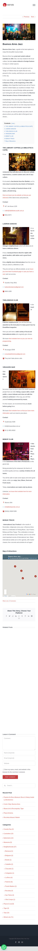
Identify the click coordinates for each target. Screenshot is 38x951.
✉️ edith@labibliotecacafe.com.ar (13, 210)
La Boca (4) (8, 877)
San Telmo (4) (9, 895)
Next (32, 16)
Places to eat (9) (9, 904)
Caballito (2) (9, 864)
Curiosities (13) (8, 833)
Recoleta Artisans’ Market (12, 817)
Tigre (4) (6, 908)
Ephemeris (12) (8, 838)
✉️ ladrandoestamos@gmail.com (13, 287)
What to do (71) (8, 917)
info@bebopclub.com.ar (12, 507)
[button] (4, 947)
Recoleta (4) (9, 890)
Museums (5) (8, 842)
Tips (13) (6, 912)
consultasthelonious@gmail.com (15, 354)
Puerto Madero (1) (11, 886)
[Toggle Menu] (34, 5)
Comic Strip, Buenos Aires (12, 804)
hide (13, 123)
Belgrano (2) (9, 855)
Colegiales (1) (9, 873)
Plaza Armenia (8, 813)
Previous (26, 16)
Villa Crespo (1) (10, 899)
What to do (5, 601)
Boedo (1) (8, 860)
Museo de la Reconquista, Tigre (14, 808)
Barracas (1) (9, 851)
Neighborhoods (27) (10, 847)
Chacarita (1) (9, 868)
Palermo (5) (9, 882)
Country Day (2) (9, 829)
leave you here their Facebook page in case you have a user (18, 271)
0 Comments (12, 601)
